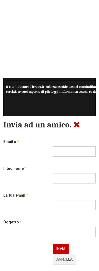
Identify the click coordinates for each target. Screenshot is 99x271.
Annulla (64, 259)
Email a (11, 141)
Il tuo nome (14, 168)
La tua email (15, 195)
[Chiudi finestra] (76, 125)
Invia (60, 249)
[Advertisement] (49, 40)
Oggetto (12, 222)
